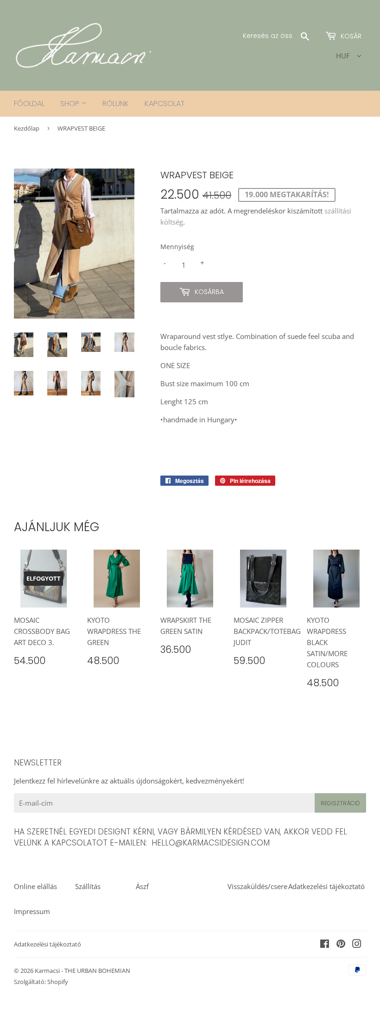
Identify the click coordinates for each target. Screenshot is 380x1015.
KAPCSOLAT (165, 103)
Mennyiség (177, 246)
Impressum (32, 911)
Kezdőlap (26, 128)
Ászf (142, 886)
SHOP (70, 103)
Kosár (350, 36)
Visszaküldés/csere (257, 886)
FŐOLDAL (29, 103)
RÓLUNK (115, 103)
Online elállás (35, 886)
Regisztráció (340, 803)
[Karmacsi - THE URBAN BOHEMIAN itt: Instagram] (356, 944)
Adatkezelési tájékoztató (326, 886)
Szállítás (88, 886)
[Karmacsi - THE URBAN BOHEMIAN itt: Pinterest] (341, 944)
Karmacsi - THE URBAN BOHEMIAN (82, 970)
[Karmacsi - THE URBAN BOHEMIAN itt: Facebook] (324, 944)
